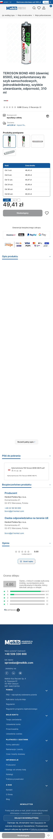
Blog (8, 799)
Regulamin (10, 704)
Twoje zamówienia (13, 719)
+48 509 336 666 (16, 654)
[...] (26, 43)
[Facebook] (7, 673)
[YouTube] (20, 673)
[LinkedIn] (13, 673)
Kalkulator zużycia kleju (16, 699)
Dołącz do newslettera (26, 818)
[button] (26, 441)
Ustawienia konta (13, 724)
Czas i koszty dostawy (15, 754)
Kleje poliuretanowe (43, 15)
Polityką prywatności (39, 829)
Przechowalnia (12, 729)
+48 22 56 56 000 (13, 508)
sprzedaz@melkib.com (19, 662)
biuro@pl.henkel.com (14, 511)
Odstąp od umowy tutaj (16, 769)
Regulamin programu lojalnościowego (21, 709)
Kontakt (9, 790)
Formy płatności (12, 744)
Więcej (46, 2)
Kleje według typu (7, 15)
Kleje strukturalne (25, 15)
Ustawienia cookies (14, 734)
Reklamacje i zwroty (14, 749)
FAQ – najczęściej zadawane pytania (21, 695)
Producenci (11, 765)
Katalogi (9, 774)
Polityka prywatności (15, 779)
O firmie (9, 794)
